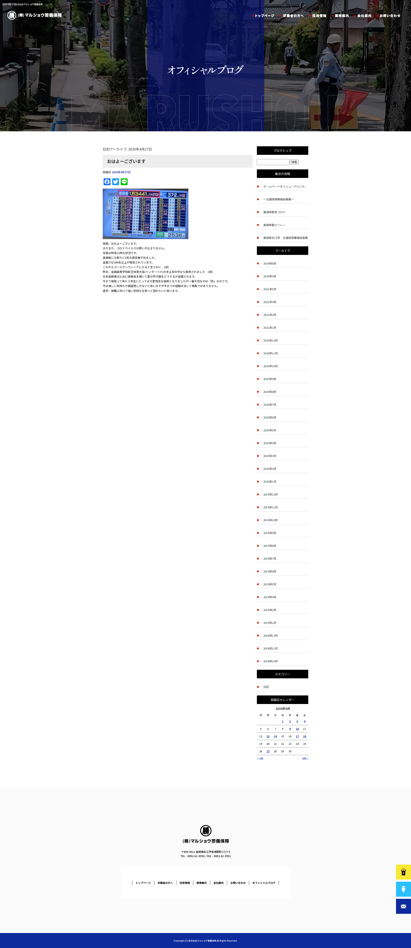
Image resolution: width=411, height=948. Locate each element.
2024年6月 (269, 263)
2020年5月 (269, 430)
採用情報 (318, 16)
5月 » (305, 758)
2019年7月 (269, 558)
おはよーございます (126, 161)
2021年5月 (269, 289)
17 (297, 736)
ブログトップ (283, 150)
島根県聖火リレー (274, 225)
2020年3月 (269, 456)
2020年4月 (269, 443)
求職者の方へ (292, 16)
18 (304, 736)
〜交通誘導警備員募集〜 (278, 199)
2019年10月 (270, 520)
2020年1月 (269, 481)
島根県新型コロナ (274, 212)
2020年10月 (270, 366)
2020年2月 (269, 469)
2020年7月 (269, 404)
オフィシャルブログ (263, 882)
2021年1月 (269, 327)
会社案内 (363, 16)
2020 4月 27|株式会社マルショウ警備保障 (22, 4)
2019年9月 (269, 533)
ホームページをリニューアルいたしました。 (285, 186)
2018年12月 (270, 635)
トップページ (262, 16)
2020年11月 (270, 353)
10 (297, 729)
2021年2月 (269, 315)
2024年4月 (269, 276)
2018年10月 (270, 661)
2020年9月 (269, 379)
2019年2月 (269, 610)
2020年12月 (270, 340)
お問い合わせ (390, 16)
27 (268, 751)
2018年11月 (270, 648)
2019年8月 (269, 546)
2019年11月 (270, 507)
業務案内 (340, 16)
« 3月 (260, 758)
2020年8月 (269, 392)
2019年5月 (269, 584)
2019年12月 (270, 494)
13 (268, 736)
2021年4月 (269, 302)
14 (275, 736)
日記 (266, 687)
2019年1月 (269, 623)
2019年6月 (269, 571)
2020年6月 (269, 417)
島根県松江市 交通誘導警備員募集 (285, 238)
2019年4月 (269, 597)
